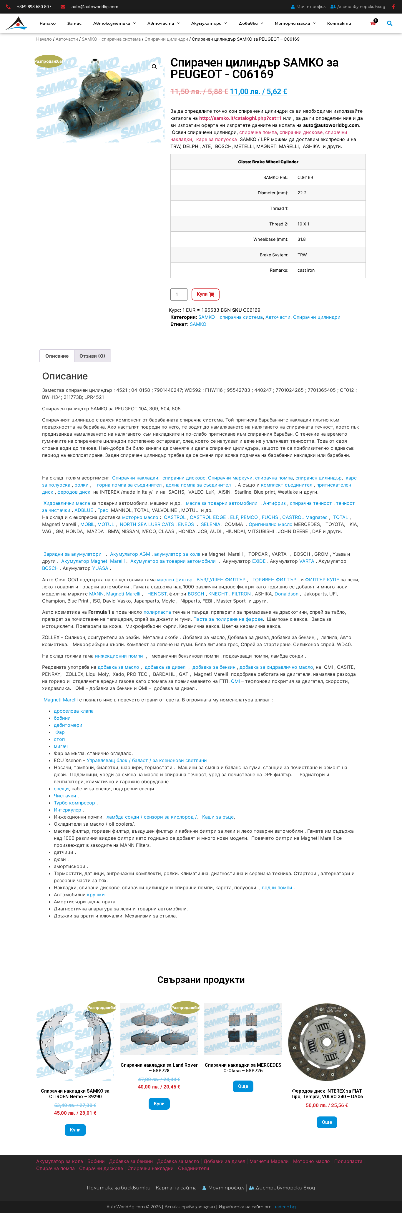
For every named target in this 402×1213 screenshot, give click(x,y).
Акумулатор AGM (130, 554)
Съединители (193, 1168)
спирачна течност (311, 503)
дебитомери (68, 725)
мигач (61, 746)
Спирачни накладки (135, 478)
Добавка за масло (178, 1161)
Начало (48, 23)
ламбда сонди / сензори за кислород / (151, 817)
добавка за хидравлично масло (276, 667)
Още (243, 1086)
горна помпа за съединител (129, 485)
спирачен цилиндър (318, 478)
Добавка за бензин (131, 1161)
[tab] (57, 355)
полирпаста (157, 612)
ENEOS (186, 524)
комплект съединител (286, 485)
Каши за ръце (217, 817)
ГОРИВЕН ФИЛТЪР (274, 580)
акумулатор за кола (177, 554)
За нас (74, 23)
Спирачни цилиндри (166, 39)
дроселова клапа (74, 711)
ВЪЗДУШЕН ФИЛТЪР (221, 580)
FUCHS (270, 517)
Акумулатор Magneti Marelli (93, 561)
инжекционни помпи (119, 656)
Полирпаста (348, 1161)
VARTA (306, 561)
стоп (59, 739)
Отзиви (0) (92, 356)
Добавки (248, 23)
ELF (234, 517)
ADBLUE (83, 510)
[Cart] (373, 23)
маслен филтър (174, 580)
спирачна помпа (258, 132)
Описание (57, 356)
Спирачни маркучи (230, 478)
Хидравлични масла (67, 503)
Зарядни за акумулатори (73, 554)
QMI (235, 681)
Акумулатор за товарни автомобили (173, 561)
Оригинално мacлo (271, 524)
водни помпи (277, 887)
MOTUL (105, 524)
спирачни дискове (301, 132)
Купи (75, 1130)
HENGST (157, 594)
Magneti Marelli (123, 594)
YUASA (100, 568)
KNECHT (218, 594)
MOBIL (87, 524)
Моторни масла (292, 23)
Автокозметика (111, 23)
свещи (61, 788)
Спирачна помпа (55, 1168)
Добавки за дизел (224, 1161)
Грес (102, 510)
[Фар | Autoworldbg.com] (54, 732)
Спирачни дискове (101, 1168)
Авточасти (160, 23)
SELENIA (210, 524)
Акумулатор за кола (59, 1161)
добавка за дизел (165, 667)
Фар (60, 732)
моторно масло (140, 517)
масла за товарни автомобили (222, 503)
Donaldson (286, 594)
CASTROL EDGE (208, 517)
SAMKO (198, 324)
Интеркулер (67, 810)
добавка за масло (118, 667)
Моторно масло (311, 1161)
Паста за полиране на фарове (228, 619)
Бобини (96, 1161)
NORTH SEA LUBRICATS (147, 524)
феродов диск (73, 492)
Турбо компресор (74, 803)
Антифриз (274, 503)
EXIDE (259, 561)
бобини (62, 718)
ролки (81, 485)
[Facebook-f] (393, 6)
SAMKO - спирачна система (111, 39)
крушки (96, 894)
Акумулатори (206, 23)
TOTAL (340, 517)
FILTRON (241, 594)
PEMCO (249, 517)
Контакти (339, 23)
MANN (96, 594)
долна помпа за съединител (198, 485)
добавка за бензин (213, 667)
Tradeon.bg (284, 1206)
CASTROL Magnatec (305, 517)
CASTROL (175, 517)
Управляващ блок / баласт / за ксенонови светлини (147, 760)
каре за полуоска (217, 139)
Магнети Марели (269, 1161)
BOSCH (50, 568)
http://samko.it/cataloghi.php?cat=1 (240, 118)
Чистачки (65, 796)
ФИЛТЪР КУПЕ (322, 580)
